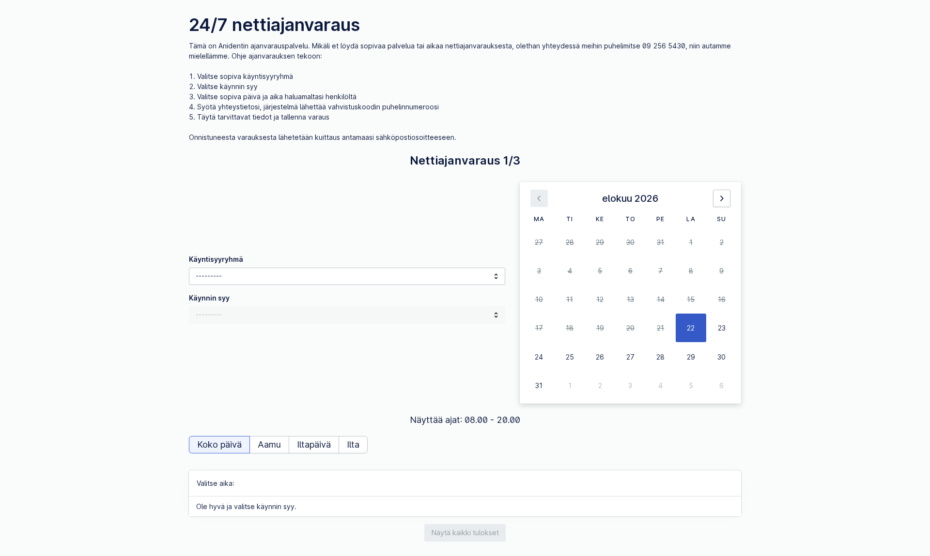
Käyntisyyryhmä (216, 259)
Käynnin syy (209, 298)
